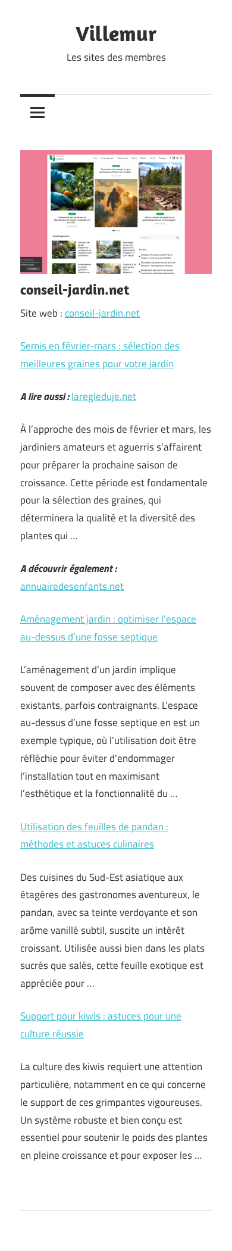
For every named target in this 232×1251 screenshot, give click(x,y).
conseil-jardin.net (102, 313)
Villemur (116, 33)
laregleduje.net (103, 396)
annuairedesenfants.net (72, 586)
